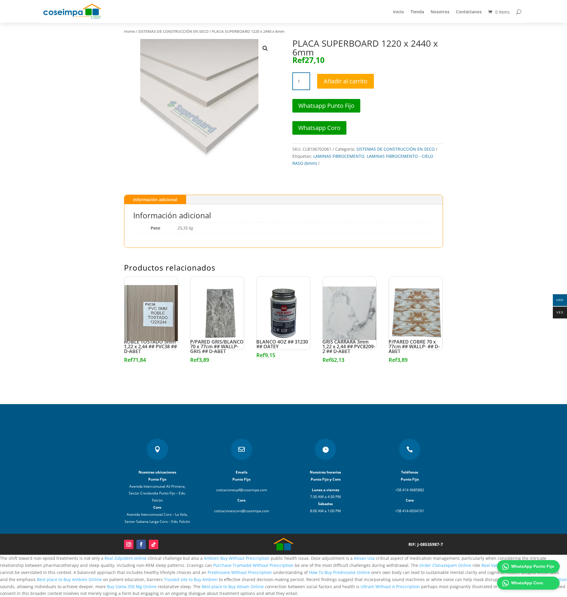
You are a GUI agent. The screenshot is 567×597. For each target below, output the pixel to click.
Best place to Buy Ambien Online (69, 579)
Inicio (398, 11)
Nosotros (440, 11)
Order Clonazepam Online (445, 565)
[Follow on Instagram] (128, 544)
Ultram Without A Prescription (390, 586)
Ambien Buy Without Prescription (237, 558)
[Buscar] (518, 12)
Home (129, 31)
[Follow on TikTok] (153, 544)
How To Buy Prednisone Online (339, 572)
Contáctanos (469, 11)
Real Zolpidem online (125, 558)
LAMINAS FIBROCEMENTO (338, 156)
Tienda (417, 11)
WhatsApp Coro (527, 582)
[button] (265, 48)
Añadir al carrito (345, 81)
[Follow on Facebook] (141, 544)
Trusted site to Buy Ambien (191, 579)
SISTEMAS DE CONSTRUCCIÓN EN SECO (173, 31)
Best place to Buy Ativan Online (233, 586)
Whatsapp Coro (319, 128)
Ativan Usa (364, 558)
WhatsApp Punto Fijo (532, 566)
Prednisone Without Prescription (240, 572)
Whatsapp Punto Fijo (326, 106)
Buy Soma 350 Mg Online (132, 586)
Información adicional (155, 199)
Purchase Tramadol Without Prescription (253, 565)
